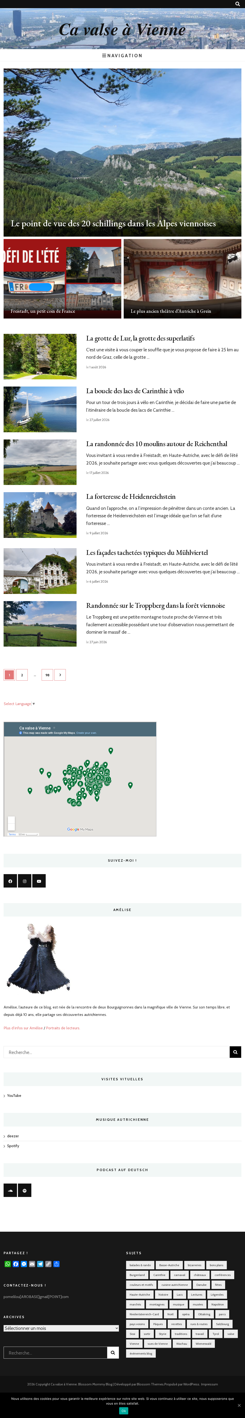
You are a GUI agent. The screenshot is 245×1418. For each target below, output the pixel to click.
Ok (124, 1411)
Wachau (181, 1343)
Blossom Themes (150, 1384)
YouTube (14, 1095)
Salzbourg (222, 1324)
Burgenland (137, 1275)
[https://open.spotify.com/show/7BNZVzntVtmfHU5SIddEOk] (24, 1190)
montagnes (157, 1304)
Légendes (217, 1294)
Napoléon (218, 1304)
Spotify (13, 1146)
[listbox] (122, 193)
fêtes (218, 1285)
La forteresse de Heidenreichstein (131, 496)
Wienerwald (203, 1343)
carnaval (179, 1275)
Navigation (125, 55)
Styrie (162, 1334)
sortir (147, 1334)
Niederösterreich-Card (144, 1314)
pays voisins (137, 1324)
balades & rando (140, 1265)
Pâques (158, 1324)
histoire (163, 1294)
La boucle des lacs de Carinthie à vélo (135, 390)
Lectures (196, 1294)
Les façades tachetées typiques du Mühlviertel (147, 552)
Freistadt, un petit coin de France (43, 311)
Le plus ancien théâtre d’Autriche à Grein (171, 311)
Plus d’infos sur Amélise (23, 1028)
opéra (185, 1314)
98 (49, 675)
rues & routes (198, 1324)
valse (231, 1334)
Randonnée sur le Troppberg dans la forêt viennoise (155, 605)
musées (198, 1304)
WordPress (191, 1384)
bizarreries (194, 1265)
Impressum (209, 1384)
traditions (181, 1334)
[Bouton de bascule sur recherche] (237, 4)
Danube (201, 1285)
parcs (222, 1314)
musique (178, 1304)
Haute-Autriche (140, 1294)
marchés (135, 1304)
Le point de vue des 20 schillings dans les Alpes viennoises (113, 223)
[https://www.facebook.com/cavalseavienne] (10, 881)
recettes (176, 1324)
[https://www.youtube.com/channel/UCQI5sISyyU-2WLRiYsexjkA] (39, 881)
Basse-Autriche (169, 1265)
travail (200, 1334)
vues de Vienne (158, 1343)
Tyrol (215, 1334)
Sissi (132, 1334)
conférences (223, 1275)
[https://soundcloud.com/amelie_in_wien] (10, 1190)
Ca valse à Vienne (122, 29)
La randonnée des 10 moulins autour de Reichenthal (156, 443)
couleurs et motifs (141, 1285)
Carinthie (159, 1275)
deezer (13, 1136)
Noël (170, 1314)
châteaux (200, 1275)
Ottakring (204, 1314)
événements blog (141, 1353)
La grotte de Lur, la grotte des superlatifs (140, 338)
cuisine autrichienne (174, 1285)
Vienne (134, 1343)
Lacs (180, 1294)
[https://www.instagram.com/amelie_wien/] (24, 881)
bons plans (216, 1265)
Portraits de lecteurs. (63, 1028)
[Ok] (239, 1405)
